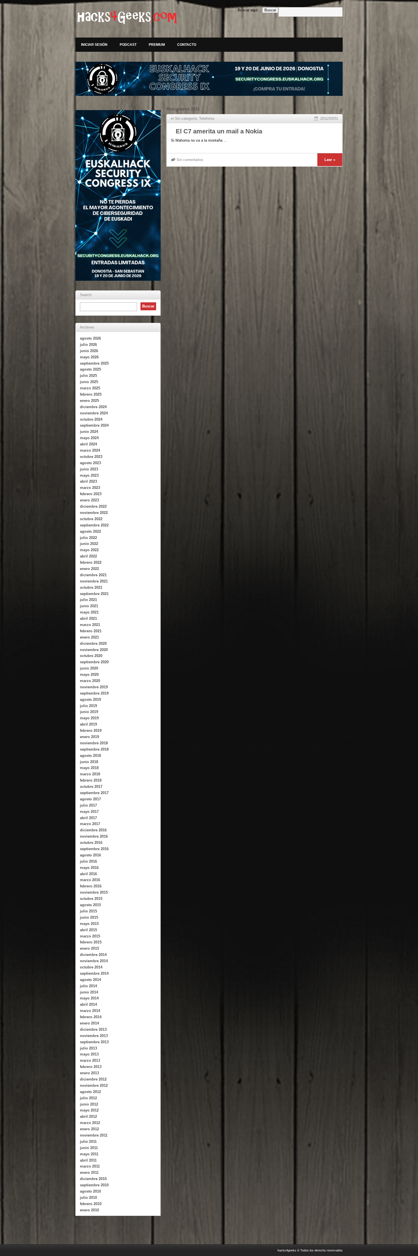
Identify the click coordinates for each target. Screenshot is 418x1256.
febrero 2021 (91, 631)
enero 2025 (89, 400)
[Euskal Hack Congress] (209, 79)
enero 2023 (89, 500)
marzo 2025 (90, 388)
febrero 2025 (91, 394)
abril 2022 (88, 556)
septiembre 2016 (94, 849)
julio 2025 (88, 375)
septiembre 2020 (94, 662)
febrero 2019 (91, 730)
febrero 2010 (91, 1204)
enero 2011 (89, 1172)
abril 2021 (88, 618)
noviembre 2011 (93, 1135)
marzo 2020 (90, 681)
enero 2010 (89, 1210)
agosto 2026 (90, 338)
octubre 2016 (91, 842)
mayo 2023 (89, 475)
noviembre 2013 (94, 1036)
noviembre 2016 (94, 836)
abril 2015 (88, 930)
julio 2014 (88, 986)
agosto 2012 (90, 1092)
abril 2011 (88, 1160)
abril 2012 (88, 1116)
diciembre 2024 (93, 407)
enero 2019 (89, 737)
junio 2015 (89, 917)
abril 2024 (88, 444)
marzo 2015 (90, 936)
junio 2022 (89, 544)
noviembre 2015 (94, 892)
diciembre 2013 (93, 1029)
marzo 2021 (90, 625)
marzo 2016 (90, 880)
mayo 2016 (89, 867)
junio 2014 (89, 992)
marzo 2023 (90, 488)
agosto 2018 (90, 755)
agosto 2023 (90, 463)
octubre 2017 (91, 786)
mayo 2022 (89, 550)
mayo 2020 (89, 674)
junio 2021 (89, 606)
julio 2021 (88, 600)
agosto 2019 (90, 699)
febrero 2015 (91, 942)
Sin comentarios (190, 160)
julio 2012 (88, 1098)
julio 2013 (88, 1048)
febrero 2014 (91, 1017)
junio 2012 (89, 1104)
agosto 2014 (90, 980)
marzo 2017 (90, 824)
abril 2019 (88, 724)
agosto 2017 (90, 799)
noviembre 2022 (94, 513)
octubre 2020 (91, 656)
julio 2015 (88, 911)
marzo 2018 (90, 774)
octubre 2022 (91, 519)
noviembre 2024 (94, 413)
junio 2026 (89, 351)
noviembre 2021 (94, 581)
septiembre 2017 (94, 793)
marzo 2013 (90, 1060)
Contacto (186, 45)
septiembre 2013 (94, 1042)
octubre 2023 (91, 457)
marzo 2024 (90, 450)
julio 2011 (88, 1141)
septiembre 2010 (94, 1185)
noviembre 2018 (94, 743)
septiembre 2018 (94, 749)
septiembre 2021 (94, 594)
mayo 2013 (89, 1054)
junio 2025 (89, 382)
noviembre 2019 (94, 687)
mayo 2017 (89, 811)
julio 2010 (88, 1197)
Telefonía (206, 118)
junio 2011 (89, 1148)
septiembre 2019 (94, 693)
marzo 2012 (90, 1123)
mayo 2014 (89, 998)
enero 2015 (89, 948)
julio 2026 (88, 344)
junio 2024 (89, 431)
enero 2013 (89, 1073)
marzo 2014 (90, 1011)
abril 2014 (88, 1004)
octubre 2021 (91, 587)
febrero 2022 (91, 562)
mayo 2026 (89, 357)
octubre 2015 (91, 898)
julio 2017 (88, 805)
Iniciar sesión (94, 45)
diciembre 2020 (93, 643)
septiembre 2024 (94, 425)
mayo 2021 (89, 612)
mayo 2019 (89, 718)
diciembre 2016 (93, 830)
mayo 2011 (89, 1154)
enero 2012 (89, 1129)
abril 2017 (88, 818)
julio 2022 (88, 538)
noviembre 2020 (94, 650)
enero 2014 (89, 1023)
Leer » (329, 160)
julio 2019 (88, 706)
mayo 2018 (89, 768)
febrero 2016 (91, 886)
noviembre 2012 (94, 1085)
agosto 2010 (90, 1191)
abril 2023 (88, 481)
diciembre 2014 (93, 955)
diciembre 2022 (93, 506)
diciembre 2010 (93, 1179)
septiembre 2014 (94, 973)
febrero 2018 (91, 780)
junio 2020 (89, 668)
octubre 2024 (91, 419)
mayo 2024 (89, 438)
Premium (157, 45)
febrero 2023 (91, 494)
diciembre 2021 (93, 575)
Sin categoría (186, 118)
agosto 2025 (90, 369)
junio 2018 (89, 762)
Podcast (128, 45)
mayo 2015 (89, 924)
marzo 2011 (90, 1166)
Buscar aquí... (249, 10)
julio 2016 (88, 861)
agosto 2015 (90, 905)
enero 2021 (89, 637)
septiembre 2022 (94, 525)
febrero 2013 (91, 1067)
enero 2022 (89, 569)
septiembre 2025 (94, 363)
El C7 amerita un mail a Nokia (219, 131)
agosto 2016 (90, 855)
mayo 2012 (89, 1110)
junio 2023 (89, 469)
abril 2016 (88, 874)
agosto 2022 (90, 531)
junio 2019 (89, 712)
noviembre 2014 (94, 961)
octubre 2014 (91, 967)
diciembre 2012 (93, 1079)
